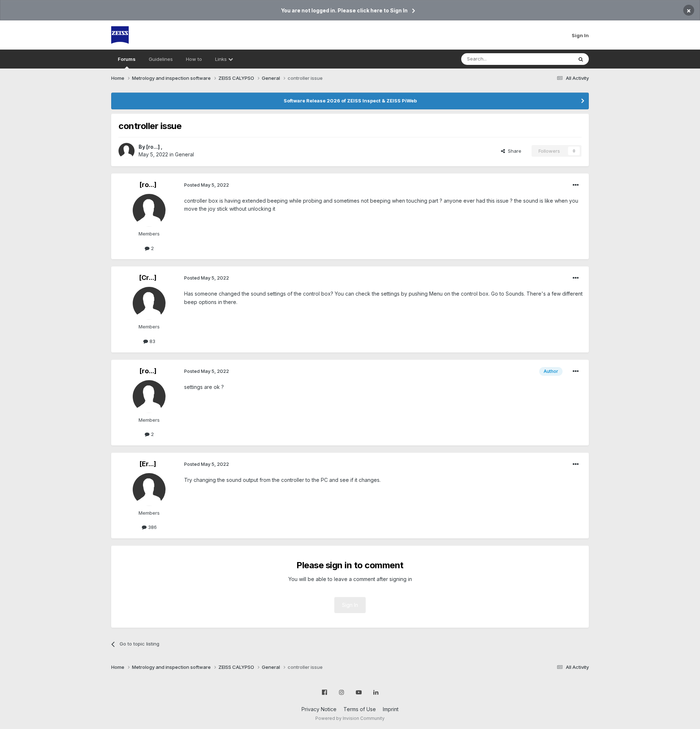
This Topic (551, 59)
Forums (127, 59)
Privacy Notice (319, 709)
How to (194, 59)
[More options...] (575, 185)
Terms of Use (359, 709)
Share (513, 151)
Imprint (390, 709)
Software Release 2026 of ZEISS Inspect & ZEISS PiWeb (350, 101)
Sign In (580, 35)
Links (221, 59)
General (184, 154)
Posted (206, 185)
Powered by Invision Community (350, 718)
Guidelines (161, 59)
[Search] (581, 59)
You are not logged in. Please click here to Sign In (344, 10)
